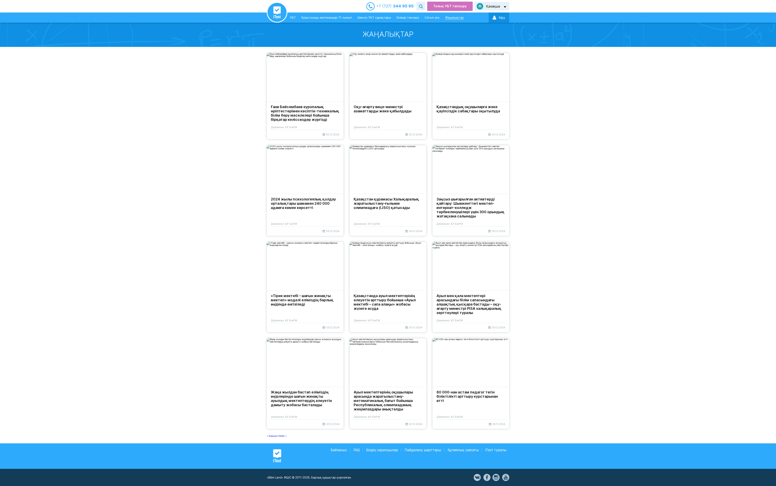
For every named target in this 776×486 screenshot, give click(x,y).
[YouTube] (505, 477)
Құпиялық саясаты (463, 450)
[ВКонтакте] (477, 477)
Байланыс (339, 450)
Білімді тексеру (407, 17)
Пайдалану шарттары (423, 450)
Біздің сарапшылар (382, 450)
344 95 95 (395, 6)
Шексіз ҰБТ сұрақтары (374, 17)
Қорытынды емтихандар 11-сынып (326, 17)
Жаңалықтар (454, 17)
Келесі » (282, 436)
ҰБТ (293, 17)
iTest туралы (495, 450)
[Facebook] (486, 477)
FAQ (356, 450)
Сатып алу (432, 17)
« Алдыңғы (272, 436)
